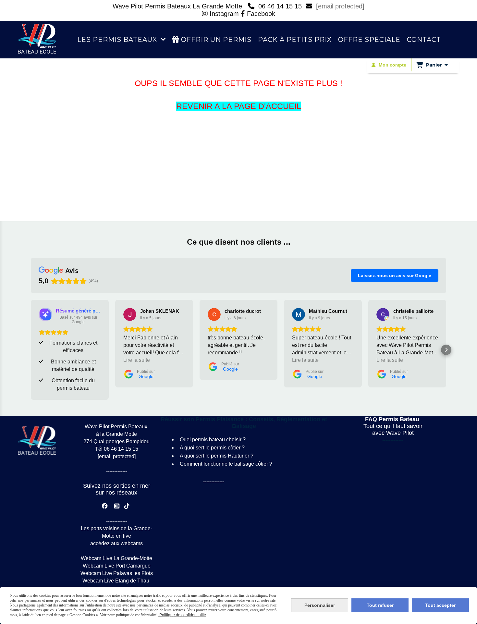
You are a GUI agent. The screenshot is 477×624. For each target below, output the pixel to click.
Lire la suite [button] (136, 360)
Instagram (221, 13)
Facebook (260, 13)
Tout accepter (440, 605)
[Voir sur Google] (129, 314)
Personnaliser (319, 605)
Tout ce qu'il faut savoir (392, 426)
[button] (31, 350)
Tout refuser (380, 605)
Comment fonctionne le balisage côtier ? (226, 464)
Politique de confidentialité (182, 615)
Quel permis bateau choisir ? (213, 439)
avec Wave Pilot (393, 433)
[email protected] (340, 6)
